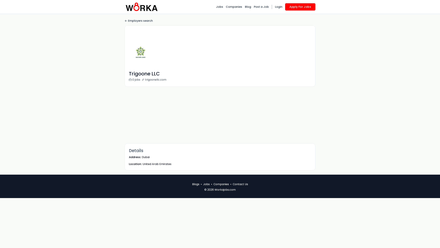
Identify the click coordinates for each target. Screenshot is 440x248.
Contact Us (240, 184)
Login (278, 7)
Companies (234, 7)
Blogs (195, 184)
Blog (248, 7)
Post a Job (261, 7)
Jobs (219, 7)
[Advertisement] (220, 115)
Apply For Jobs (300, 7)
